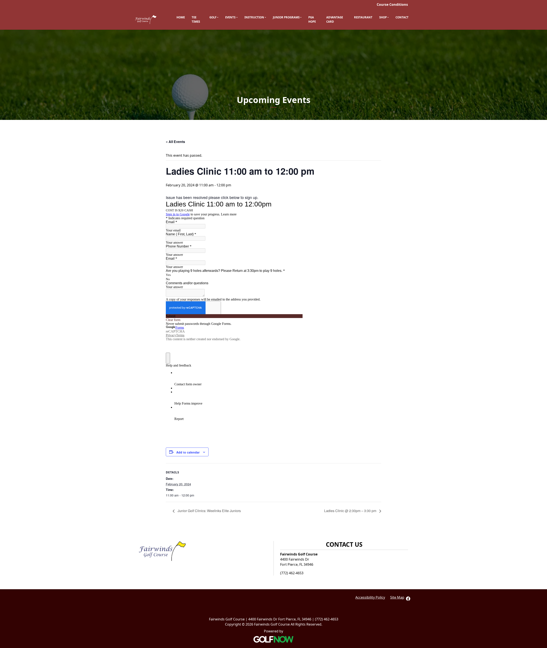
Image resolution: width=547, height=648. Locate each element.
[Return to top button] (541, 522)
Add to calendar (188, 452)
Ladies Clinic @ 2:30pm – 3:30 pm (350, 510)
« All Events (175, 141)
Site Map (397, 597)
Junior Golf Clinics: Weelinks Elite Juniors (209, 510)
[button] (214, 17)
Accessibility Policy (370, 597)
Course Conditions (392, 4)
